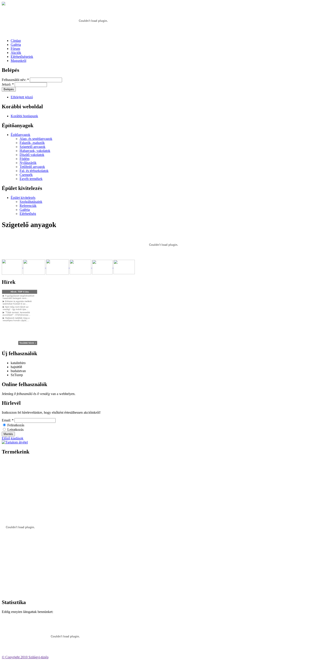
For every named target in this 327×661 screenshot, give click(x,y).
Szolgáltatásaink (31, 202)
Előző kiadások (12, 438)
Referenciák (28, 206)
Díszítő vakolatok (32, 155)
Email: (8, 420)
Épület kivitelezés (23, 198)
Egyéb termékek (31, 179)
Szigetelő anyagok (32, 147)
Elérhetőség (28, 214)
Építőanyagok (20, 135)
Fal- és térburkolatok (34, 171)
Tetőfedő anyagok (32, 167)
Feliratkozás (15, 425)
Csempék (26, 175)
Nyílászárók (28, 163)
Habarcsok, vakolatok (35, 151)
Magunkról (18, 60)
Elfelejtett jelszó (22, 97)
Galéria (16, 44)
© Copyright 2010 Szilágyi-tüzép (25, 657)
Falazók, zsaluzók (32, 143)
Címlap (16, 40)
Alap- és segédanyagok (36, 139)
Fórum (15, 48)
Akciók (16, 52)
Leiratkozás (15, 429)
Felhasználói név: (15, 80)
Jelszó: (8, 84)
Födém (24, 159)
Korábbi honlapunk (24, 116)
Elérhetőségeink (22, 56)
